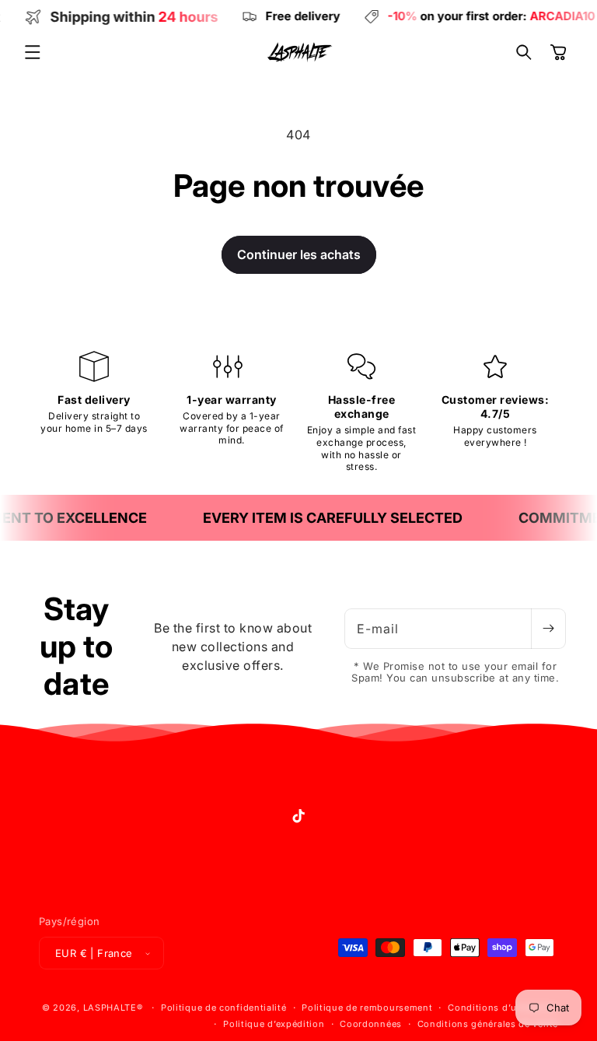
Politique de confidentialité (224, 1007)
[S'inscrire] (548, 628)
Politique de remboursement (367, 1007)
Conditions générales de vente (487, 1023)
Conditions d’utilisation (503, 1007)
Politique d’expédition (273, 1023)
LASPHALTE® (113, 1007)
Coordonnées (371, 1023)
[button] (33, 52)
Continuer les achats (299, 254)
